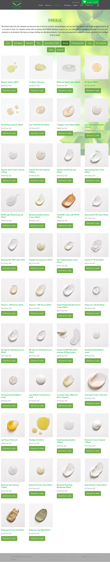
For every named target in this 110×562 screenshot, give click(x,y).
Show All (60, 50)
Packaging (67, 5)
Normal (65, 43)
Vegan (51, 50)
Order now (89, 5)
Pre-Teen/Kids (101, 43)
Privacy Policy (45, 557)
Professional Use (78, 43)
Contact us (62, 560)
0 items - (92, 2)
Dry (38, 43)
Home (41, 5)
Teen (90, 43)
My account (76, 2)
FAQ (81, 5)
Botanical (29, 43)
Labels (75, 5)
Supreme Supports (93, 556)
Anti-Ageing (18, 43)
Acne (8, 43)
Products (57, 5)
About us (48, 5)
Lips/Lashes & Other (52, 43)
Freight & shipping (59, 557)
